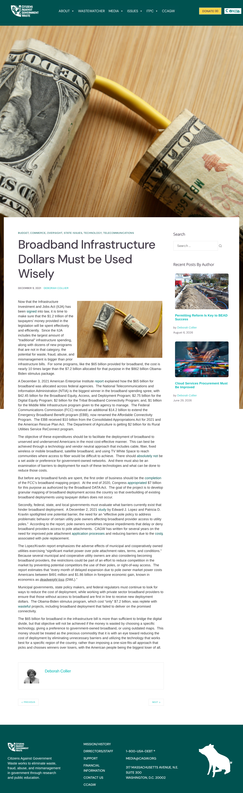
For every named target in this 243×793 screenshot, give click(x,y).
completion (153, 478)
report (99, 381)
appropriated (137, 483)
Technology (93, 232)
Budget (23, 232)
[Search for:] (195, 246)
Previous (29, 702)
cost (159, 533)
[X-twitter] (233, 11)
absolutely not (147, 456)
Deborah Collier (56, 288)
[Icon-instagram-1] (236, 11)
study (102, 509)
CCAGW (168, 11)
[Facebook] (231, 11)
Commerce (38, 232)
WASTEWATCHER (91, 11)
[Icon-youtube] (238, 11)
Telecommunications (118, 232)
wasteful (24, 606)
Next (155, 702)
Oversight (54, 232)
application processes (88, 533)
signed (32, 311)
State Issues (73, 232)
